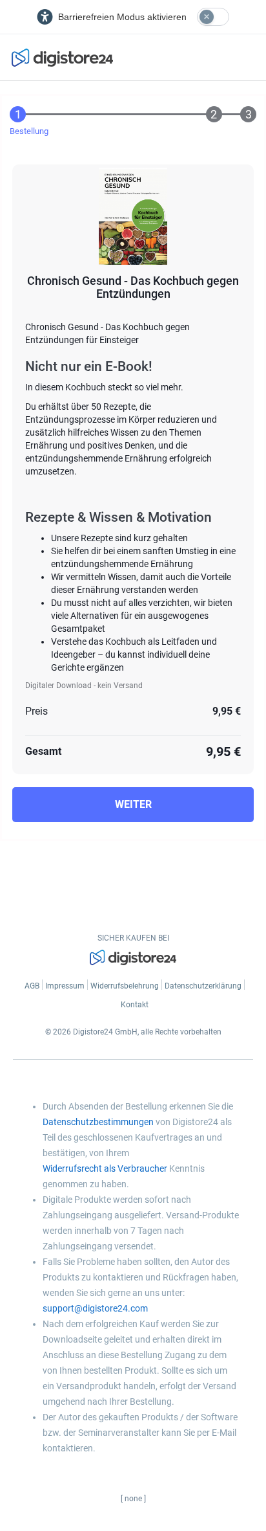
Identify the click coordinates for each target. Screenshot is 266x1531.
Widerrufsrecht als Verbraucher (105, 1168)
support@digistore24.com (95, 1308)
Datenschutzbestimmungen (98, 1122)
